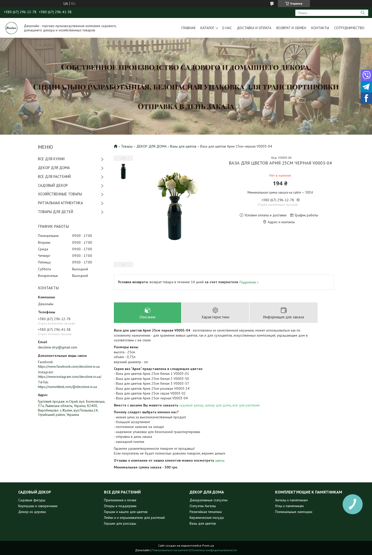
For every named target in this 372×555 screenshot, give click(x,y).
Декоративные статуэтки (209, 500)
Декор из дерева (32, 511)
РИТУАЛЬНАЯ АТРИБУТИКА (60, 202)
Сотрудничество (349, 28)
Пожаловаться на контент (170, 550)
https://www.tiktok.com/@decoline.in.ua (67, 386)
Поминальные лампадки (293, 511)
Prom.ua (208, 545)
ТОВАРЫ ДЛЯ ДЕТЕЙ (55, 211)
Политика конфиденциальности (214, 550)
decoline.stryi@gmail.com (57, 347)
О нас (227, 28)
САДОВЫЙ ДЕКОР (53, 185)
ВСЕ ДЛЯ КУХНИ (51, 158)
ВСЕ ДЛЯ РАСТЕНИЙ (54, 176)
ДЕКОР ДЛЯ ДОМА (54, 167)
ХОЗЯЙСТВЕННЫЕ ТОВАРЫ (60, 194)
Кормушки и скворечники (37, 506)
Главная (188, 28)
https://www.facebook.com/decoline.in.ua (69, 366)
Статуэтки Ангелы (203, 506)
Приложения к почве (120, 500)
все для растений (246, 405)
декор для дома (218, 405)
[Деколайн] (11, 28)
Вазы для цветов (183, 146)
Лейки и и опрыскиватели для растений (134, 517)
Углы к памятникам (289, 506)
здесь (219, 460)
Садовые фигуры (31, 500)
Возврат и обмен (291, 28)
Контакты (320, 28)
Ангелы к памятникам (291, 500)
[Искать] (362, 13)
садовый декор (191, 405)
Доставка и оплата (254, 28)
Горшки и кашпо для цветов (126, 511)
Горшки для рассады (120, 523)
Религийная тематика (206, 511)
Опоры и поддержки (120, 506)
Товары (127, 146)
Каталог (207, 28)
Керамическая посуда (207, 517)
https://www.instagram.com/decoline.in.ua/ (69, 376)
